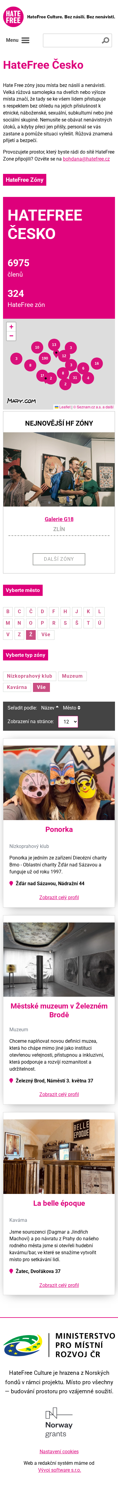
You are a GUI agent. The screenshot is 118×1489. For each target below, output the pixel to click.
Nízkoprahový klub (29, 676)
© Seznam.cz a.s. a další (93, 406)
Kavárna (17, 687)
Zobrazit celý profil (59, 897)
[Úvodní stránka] (59, 17)
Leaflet (64, 406)
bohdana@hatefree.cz (86, 159)
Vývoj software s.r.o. (59, 1470)
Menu (12, 40)
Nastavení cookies (59, 1451)
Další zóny (59, 559)
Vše (46, 634)
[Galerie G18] (59, 469)
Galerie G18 (59, 519)
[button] (16, 359)
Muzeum (72, 676)
